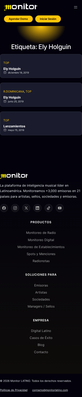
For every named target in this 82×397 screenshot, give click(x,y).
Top (6, 62)
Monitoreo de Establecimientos (41, 247)
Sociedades (41, 299)
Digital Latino (41, 331)
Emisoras (41, 285)
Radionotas (41, 261)
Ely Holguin (12, 97)
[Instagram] (15, 208)
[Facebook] (4, 208)
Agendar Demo (18, 18)
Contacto (41, 352)
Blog (41, 345)
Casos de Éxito (41, 338)
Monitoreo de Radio (41, 233)
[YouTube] (60, 208)
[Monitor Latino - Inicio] (20, 7)
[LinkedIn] (37, 208)
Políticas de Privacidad (13, 390)
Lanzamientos (14, 126)
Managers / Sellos (41, 306)
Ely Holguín (12, 69)
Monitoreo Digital (41, 240)
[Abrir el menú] (75, 7)
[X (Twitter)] (26, 208)
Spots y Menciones (41, 254)
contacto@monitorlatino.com (50, 390)
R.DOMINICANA (13, 91)
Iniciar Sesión (48, 18)
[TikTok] (49, 208)
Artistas (41, 292)
